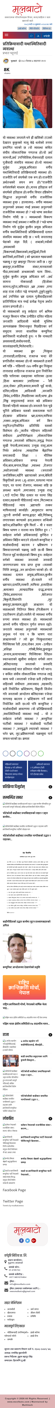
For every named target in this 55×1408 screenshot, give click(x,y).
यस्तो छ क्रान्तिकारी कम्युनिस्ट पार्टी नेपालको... (36, 1173)
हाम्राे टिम (34, 1336)
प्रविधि (33, 1316)
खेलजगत (11, 1313)
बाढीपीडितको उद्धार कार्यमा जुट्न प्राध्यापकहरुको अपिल (26, 924)
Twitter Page (13, 1201)
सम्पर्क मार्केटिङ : (16, 1274)
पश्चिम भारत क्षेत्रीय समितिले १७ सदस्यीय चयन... (26, 1024)
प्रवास (9, 1316)
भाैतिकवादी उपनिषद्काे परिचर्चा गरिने (15, 1334)
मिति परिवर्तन (34, 28)
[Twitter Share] (12, 753)
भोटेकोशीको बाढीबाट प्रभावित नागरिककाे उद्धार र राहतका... (27, 838)
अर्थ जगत (35, 1309)
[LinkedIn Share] (19, 753)
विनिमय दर (47, 28)
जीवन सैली (35, 1313)
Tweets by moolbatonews (13, 1205)
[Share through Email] (34, 753)
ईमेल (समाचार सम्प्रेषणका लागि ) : (25, 1288)
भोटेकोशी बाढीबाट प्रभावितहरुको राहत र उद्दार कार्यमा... (25, 815)
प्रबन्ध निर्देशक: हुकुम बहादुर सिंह (18, 1357)
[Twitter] (27, 1240)
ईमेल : (12, 1281)
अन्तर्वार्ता (11, 1309)
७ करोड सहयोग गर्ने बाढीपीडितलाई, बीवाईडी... (32, 1043)
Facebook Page (14, 1190)
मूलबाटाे (14, 61)
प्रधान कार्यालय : (15, 1260)
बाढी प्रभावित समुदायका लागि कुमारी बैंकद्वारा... (34, 1058)
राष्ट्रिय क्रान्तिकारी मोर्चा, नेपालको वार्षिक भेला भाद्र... (25, 1006)
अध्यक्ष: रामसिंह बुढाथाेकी (15, 1353)
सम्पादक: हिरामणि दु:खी (15, 1360)
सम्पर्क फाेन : (14, 1267)
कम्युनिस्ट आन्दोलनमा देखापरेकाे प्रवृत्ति (21, 967)
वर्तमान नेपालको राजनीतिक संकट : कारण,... (36, 1127)
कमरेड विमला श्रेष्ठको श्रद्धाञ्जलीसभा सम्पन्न (36, 1160)
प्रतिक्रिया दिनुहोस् (14, 787)
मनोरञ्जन (10, 1320)
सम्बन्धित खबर (13, 798)
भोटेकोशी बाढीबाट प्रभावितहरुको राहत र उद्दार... (35, 1073)
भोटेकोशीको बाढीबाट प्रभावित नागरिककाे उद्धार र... (34, 1098)
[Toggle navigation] (6, 35)
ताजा (6, 1035)
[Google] (33, 1240)
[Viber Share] (26, 753)
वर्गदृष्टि (47, 36)
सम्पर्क (10, 1340)
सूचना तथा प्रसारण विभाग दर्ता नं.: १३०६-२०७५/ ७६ (27, 1349)
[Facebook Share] (5, 753)
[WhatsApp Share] (41, 753)
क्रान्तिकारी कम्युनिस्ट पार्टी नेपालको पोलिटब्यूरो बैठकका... (36, 1139)
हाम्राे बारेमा (22, 28)
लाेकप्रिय (8, 1119)
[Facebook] (21, 1240)
